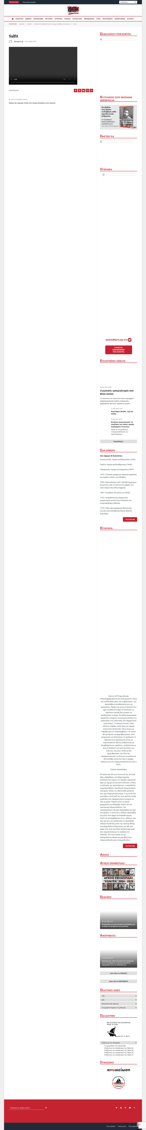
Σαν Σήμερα (107, 450)
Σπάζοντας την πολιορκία (111, 1043)
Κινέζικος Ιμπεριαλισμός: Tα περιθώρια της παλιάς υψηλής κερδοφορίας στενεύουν (122, 428)
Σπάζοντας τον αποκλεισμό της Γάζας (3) (118, 1050)
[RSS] (125, 1108)
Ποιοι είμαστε (110, 1126)
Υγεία (98, 19)
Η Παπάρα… (107, 528)
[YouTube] (121, 1108)
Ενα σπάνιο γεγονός (29, 2)
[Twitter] (116, 1108)
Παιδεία (67, 19)
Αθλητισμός (120, 19)
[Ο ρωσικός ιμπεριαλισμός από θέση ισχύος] (118, 375)
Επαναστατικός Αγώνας (110, 1004)
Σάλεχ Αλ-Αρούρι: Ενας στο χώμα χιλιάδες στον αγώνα (32, 103)
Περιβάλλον (89, 19)
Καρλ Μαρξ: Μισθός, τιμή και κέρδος (122, 412)
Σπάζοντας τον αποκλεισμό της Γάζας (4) (118, 1048)
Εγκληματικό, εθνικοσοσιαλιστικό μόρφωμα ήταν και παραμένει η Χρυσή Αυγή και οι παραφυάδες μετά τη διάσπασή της (117, 963)
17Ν (103, 996)
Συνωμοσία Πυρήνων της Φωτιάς (114, 1008)
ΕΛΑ (103, 1000)
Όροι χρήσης (133, 1126)
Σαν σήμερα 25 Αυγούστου (111, 456)
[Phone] (134, 1108)
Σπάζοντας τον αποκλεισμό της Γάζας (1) (118, 1055)
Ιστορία (130, 19)
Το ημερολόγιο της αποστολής (115, 1046)
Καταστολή (77, 19)
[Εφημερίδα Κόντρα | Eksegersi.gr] (73, 10)
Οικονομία (38, 19)
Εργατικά (49, 19)
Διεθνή (28, 19)
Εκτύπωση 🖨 (130, 519)
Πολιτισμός (107, 19)
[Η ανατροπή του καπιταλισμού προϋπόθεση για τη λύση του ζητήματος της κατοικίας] (118, 915)
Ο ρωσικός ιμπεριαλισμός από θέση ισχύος (116, 392)
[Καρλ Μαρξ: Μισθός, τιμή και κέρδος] (104, 411)
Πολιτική (19, 19)
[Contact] (130, 1108)
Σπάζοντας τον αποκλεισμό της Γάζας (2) (118, 1052)
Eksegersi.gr (18, 41)
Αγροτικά (58, 19)
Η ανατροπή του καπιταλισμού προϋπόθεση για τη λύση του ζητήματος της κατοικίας (118, 925)
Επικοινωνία (122, 1126)
